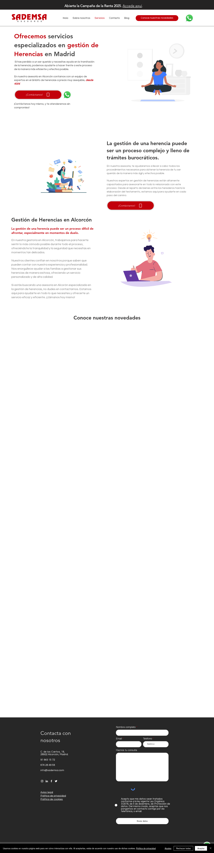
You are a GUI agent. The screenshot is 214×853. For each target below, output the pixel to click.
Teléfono (147, 430)
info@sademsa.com (52, 462)
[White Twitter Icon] (56, 472)
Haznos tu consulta (126, 441)
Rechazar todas (183, 848)
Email (119, 430)
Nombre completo (126, 418)
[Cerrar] (210, 848)
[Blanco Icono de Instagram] (42, 472)
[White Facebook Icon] (51, 472)
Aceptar (201, 848)
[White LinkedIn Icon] (46, 472)
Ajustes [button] (168, 848)
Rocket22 (84, 541)
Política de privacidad (146, 848)
